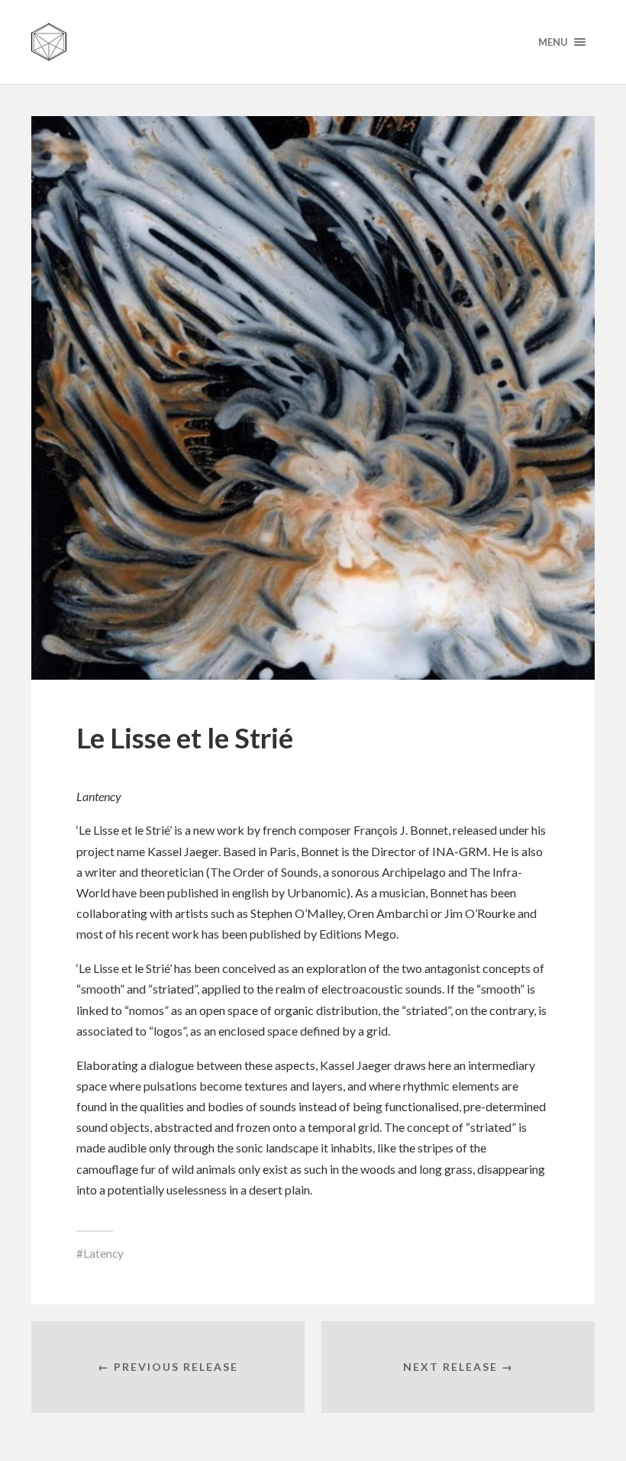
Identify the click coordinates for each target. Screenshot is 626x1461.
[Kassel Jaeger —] (313, 42)
